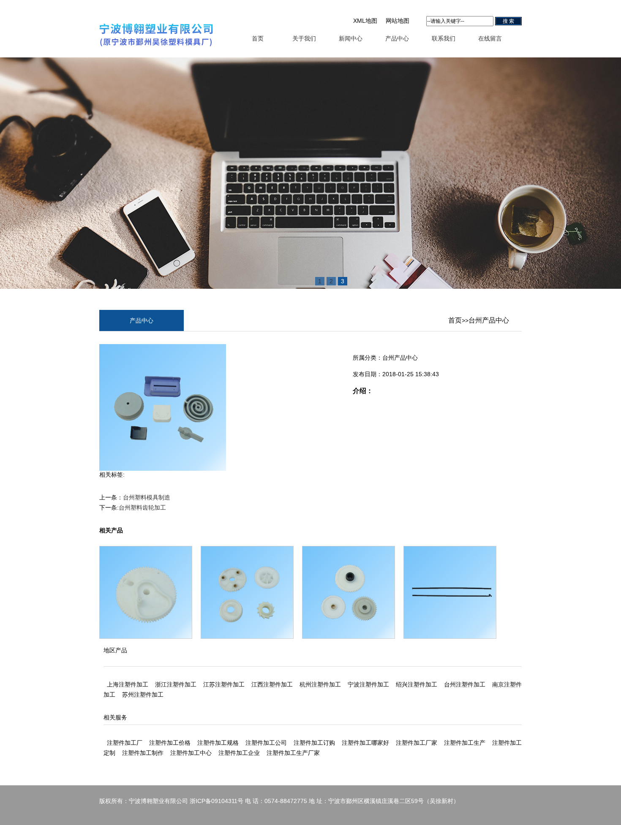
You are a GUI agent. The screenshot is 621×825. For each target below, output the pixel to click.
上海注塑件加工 (127, 684)
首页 (258, 38)
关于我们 (304, 38)
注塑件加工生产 (464, 742)
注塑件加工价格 (170, 742)
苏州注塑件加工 (142, 694)
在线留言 (490, 38)
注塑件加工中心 (191, 752)
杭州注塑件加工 (320, 684)
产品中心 (397, 38)
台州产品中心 (488, 320)
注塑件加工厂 (124, 742)
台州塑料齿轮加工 (142, 507)
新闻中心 (350, 38)
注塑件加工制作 (142, 752)
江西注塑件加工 (272, 684)
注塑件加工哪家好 (365, 742)
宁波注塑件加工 (368, 684)
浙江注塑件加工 (175, 684)
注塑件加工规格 (218, 742)
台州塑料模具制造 (146, 497)
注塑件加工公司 (266, 742)
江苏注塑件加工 (224, 684)
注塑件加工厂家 (416, 742)
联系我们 (443, 38)
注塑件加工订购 (314, 742)
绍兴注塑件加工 (416, 684)
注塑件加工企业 (239, 752)
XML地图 (365, 20)
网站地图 (397, 20)
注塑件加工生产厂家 (293, 752)
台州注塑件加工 (464, 684)
